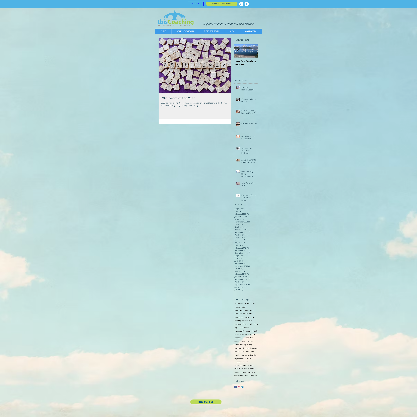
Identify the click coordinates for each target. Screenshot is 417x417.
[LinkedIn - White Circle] (241, 4)
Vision (241, 327)
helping (243, 345)
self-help (250, 365)
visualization (239, 376)
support (237, 372)
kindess (246, 348)
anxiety (248, 331)
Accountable (238, 303)
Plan (250, 321)
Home (252, 317)
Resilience (238, 324)
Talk (251, 324)
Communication (240, 307)
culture (237, 341)
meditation (250, 351)
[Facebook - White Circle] (246, 4)
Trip (235, 327)
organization (239, 358)
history (249, 345)
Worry (246, 327)
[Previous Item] (238, 51)
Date (236, 314)
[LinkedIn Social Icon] (242, 387)
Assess (247, 303)
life (235, 351)
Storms (245, 324)
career (244, 334)
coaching (251, 334)
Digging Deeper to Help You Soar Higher (228, 24)
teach (249, 372)
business (237, 334)
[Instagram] (239, 387)
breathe (255, 331)
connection (238, 338)
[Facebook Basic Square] (235, 387)
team (254, 372)
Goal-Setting (238, 317)
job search (238, 348)
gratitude (250, 341)
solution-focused (240, 369)
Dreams (242, 314)
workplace (253, 376)
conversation (248, 338)
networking (252, 355)
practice (248, 358)
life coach (241, 351)
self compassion (240, 365)
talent (244, 372)
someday (251, 369)
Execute (249, 314)
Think (256, 324)
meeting (237, 355)
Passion (245, 321)
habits (236, 345)
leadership (254, 348)
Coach (253, 303)
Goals (247, 317)
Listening (237, 321)
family (243, 341)
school (245, 362)
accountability (239, 331)
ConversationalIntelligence (244, 310)
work (246, 376)
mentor (244, 355)
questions (238, 362)
